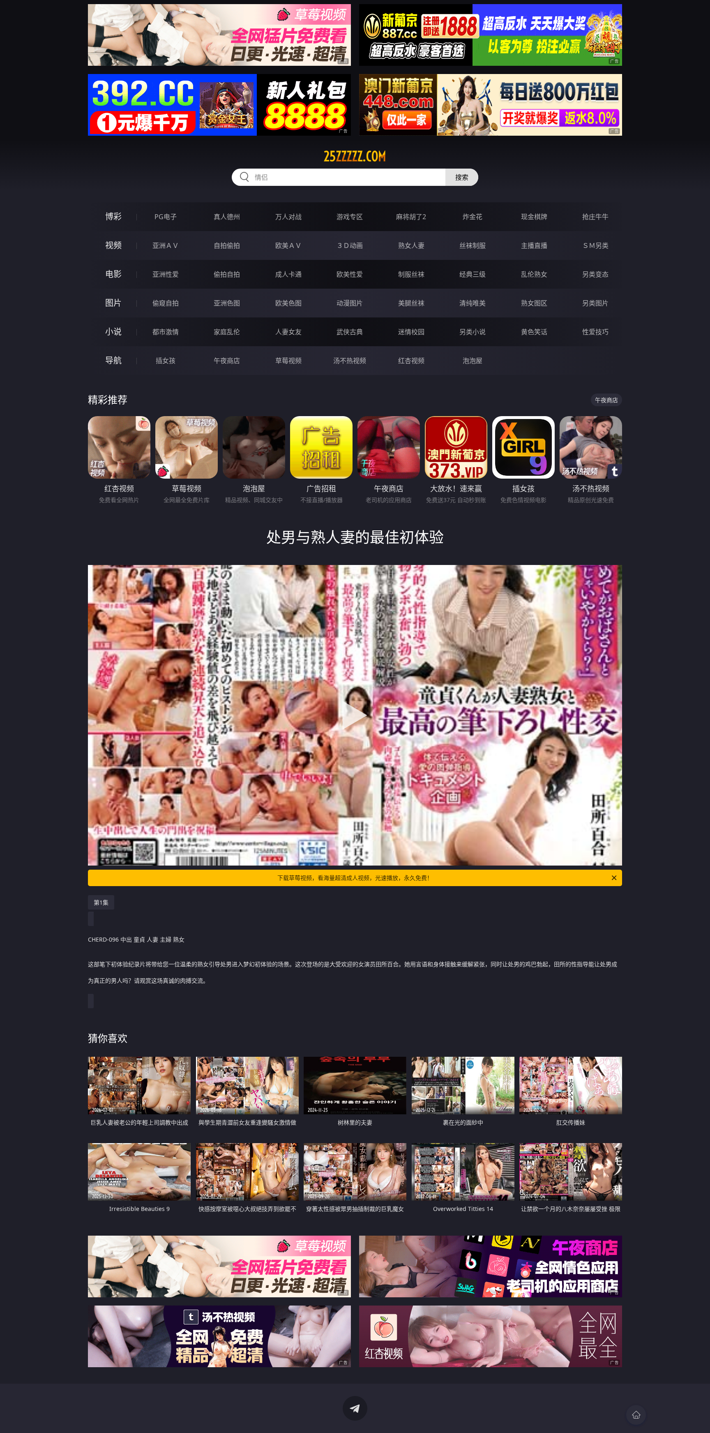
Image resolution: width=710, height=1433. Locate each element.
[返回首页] (636, 1415)
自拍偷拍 (227, 245)
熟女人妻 (411, 245)
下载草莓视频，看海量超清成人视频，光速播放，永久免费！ (355, 878)
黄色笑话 (534, 331)
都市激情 (165, 331)
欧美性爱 (350, 274)
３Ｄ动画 (350, 245)
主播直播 (534, 245)
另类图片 (595, 303)
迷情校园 (411, 331)
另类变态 (595, 274)
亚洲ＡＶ (165, 245)
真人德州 (227, 216)
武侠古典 (350, 331)
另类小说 (472, 331)
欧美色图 (288, 303)
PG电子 (165, 216)
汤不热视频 (349, 360)
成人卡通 (288, 274)
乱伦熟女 (534, 274)
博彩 (113, 216)
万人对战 (288, 216)
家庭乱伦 (227, 331)
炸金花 (472, 216)
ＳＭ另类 (595, 245)
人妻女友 (288, 331)
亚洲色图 (227, 303)
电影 (113, 274)
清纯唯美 (472, 303)
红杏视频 (411, 360)
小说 (113, 331)
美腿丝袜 (411, 303)
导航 (113, 360)
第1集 (101, 902)
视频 (113, 245)
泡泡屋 (472, 360)
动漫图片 (350, 303)
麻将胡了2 (411, 216)
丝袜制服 (472, 245)
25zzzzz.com (355, 156)
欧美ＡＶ (288, 245)
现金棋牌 (534, 216)
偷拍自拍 (227, 274)
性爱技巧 (595, 331)
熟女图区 (534, 303)
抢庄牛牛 (595, 216)
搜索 (461, 177)
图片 (113, 302)
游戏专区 (350, 216)
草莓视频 (288, 360)
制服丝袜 (411, 274)
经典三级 (472, 274)
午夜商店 (227, 360)
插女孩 (165, 360)
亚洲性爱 (165, 274)
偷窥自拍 (165, 303)
